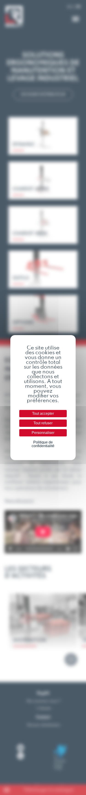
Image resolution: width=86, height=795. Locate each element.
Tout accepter (43, 413)
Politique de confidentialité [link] (43, 444)
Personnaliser (43, 433)
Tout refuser (43, 423)
